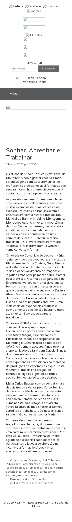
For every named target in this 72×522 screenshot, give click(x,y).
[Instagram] (51, 6)
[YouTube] (16, 6)
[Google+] (34, 11)
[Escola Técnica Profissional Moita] (34, 80)
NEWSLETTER (34, 63)
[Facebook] (33, 6)
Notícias (47, 467)
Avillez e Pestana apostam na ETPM (31, 483)
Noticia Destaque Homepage (23, 467)
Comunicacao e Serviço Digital (39, 464)
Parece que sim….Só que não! (28, 479)
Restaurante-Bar (27, 475)
